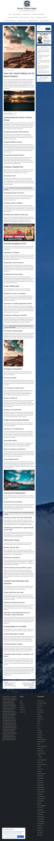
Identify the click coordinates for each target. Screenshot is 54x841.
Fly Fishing (39, 730)
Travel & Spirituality (41, 821)
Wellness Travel (40, 830)
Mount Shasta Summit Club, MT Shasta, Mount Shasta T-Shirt (44, 72)
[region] (13, 833)
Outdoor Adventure (40, 787)
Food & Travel (40, 734)
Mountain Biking (40, 775)
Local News (39, 771)
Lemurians (40, 757)
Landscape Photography (41, 764)
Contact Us (22, 705)
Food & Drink (39, 732)
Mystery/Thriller (40, 778)
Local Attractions (24, 17)
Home (21, 700)
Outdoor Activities (22, 20)
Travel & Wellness (40, 823)
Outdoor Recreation (41, 791)
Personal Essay (40, 794)
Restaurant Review (40, 798)
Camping (39, 714)
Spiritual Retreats (44, 20)
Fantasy (38, 723)
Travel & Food (40, 807)
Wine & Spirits (40, 832)
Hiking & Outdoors (40, 750)
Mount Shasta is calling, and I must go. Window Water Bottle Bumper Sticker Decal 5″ (43, 67)
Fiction (38, 728)
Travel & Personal (40, 819)
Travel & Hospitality (41, 812)
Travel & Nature (40, 814)
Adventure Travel (40, 700)
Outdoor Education (40, 789)
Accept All (20, 836)
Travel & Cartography (41, 805)
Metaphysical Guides (41, 17)
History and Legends (13, 17)
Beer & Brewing (40, 709)
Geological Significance (38, 14)
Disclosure (22, 707)
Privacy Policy (22, 709)
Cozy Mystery (39, 716)
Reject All (14, 836)
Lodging (32, 17)
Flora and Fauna (26, 14)
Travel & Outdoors (40, 816)
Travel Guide (39, 825)
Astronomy (39, 707)
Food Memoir (39, 737)
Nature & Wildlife (40, 782)
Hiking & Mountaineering (42, 746)
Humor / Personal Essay (41, 759)
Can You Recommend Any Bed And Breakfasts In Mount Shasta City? (44, 62)
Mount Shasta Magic (27, 8)
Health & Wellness (40, 741)
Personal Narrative (40, 796)
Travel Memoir (40, 828)
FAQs (10, 14)
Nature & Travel (40, 780)
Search (39, 26)
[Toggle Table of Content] (14, 114)
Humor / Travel (40, 762)
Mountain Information (10, 20)
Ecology (38, 721)
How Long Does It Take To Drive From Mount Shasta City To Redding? (44, 57)
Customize (7, 836)
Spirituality (39, 803)
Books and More (17, 14)
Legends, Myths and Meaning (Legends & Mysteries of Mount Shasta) (43, 51)
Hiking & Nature (40, 748)
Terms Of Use (22, 712)
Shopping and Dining (33, 20)
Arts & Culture (39, 705)
